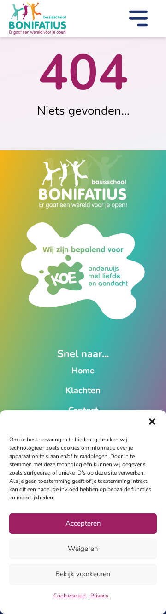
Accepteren (83, 523)
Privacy (99, 595)
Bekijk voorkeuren (83, 574)
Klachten (83, 390)
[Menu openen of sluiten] (138, 20)
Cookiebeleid (69, 595)
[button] (152, 421)
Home (83, 370)
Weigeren (83, 548)
